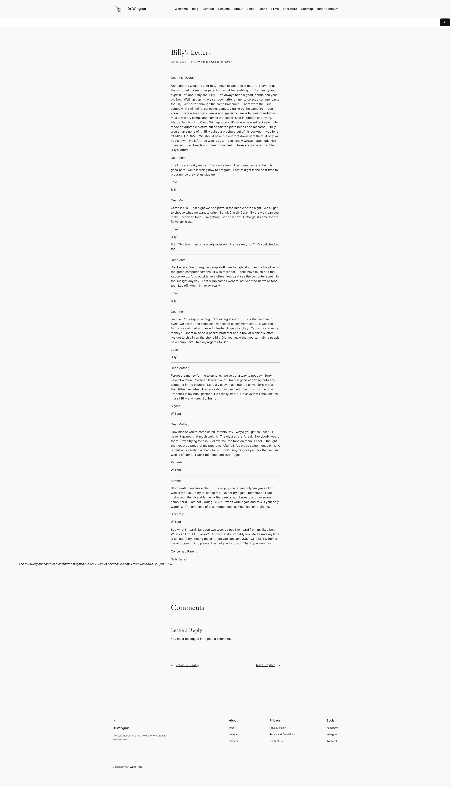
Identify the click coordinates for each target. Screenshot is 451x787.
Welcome (181, 9)
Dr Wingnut (137, 9)
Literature (290, 9)
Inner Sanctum (327, 9)
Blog (195, 9)
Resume (224, 9)
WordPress (136, 766)
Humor (227, 61)
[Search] (445, 22)
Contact (208, 9)
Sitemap (307, 9)
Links (250, 9)
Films (275, 9)
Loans (262, 9)
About (238, 9)
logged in (196, 639)
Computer (217, 61)
